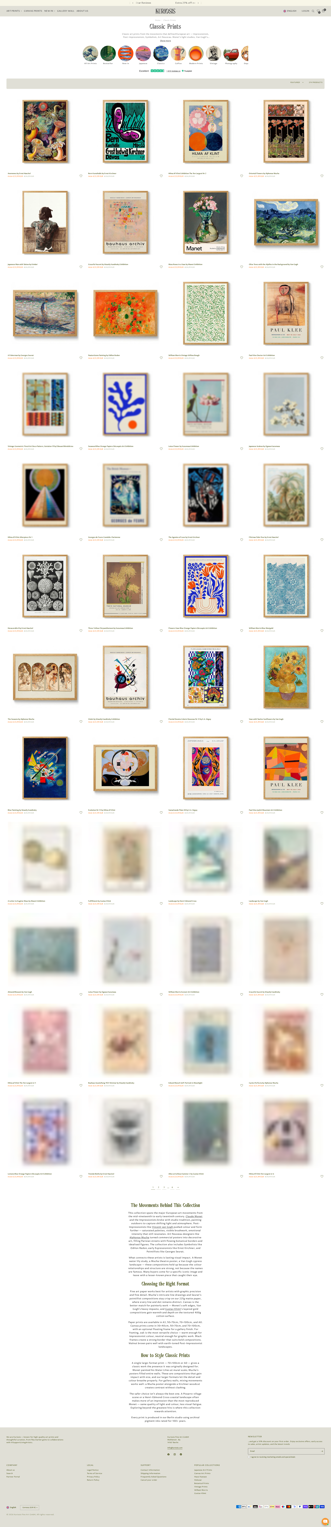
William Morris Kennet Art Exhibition (183, 992)
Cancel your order (149, 1480)
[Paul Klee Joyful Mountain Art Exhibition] (286, 768)
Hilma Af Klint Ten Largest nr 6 (261, 1174)
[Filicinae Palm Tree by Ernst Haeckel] (286, 495)
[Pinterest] (183, 1454)
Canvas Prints (33, 11)
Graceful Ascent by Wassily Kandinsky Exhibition (108, 264)
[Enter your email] (322, 1451)
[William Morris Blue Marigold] (286, 586)
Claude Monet (194, 1216)
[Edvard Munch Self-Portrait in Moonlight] (205, 1041)
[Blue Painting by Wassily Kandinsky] (45, 768)
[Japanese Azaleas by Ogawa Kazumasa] (286, 404)
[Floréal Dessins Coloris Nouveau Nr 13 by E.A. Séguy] (205, 677)
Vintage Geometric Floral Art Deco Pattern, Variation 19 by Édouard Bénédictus (40, 446)
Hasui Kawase (200, 1477)
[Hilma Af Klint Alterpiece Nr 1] (45, 495)
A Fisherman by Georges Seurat (21, 355)
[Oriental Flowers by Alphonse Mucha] (286, 131)
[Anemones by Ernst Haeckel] (45, 131)
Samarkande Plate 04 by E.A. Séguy (182, 810)
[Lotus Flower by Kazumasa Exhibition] (205, 404)
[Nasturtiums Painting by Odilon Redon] (125, 313)
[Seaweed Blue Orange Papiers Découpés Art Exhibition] (125, 404)
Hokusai (198, 1480)
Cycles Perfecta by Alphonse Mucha (263, 1083)
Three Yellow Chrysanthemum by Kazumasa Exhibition (110, 628)
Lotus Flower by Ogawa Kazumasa (102, 992)
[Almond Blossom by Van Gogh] (45, 950)
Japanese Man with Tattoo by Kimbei (22, 264)
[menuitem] (14, 11)
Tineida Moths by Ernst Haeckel (101, 1174)
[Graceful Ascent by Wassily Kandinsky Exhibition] (125, 222)
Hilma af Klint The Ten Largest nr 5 (22, 1083)
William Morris (201, 1490)
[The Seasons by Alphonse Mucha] (45, 677)
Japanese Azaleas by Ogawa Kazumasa (264, 446)
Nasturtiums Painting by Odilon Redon (104, 355)
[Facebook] (170, 1454)
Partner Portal (13, 1477)
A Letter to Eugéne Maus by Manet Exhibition (26, 901)
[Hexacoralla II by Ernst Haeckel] (45, 586)
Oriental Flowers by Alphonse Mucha (264, 173)
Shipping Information (150, 1473)
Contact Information (150, 1470)
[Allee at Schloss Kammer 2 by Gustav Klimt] (205, 1132)
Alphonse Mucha (139, 1237)
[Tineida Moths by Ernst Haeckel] (125, 1132)
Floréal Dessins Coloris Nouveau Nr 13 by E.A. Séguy (189, 719)
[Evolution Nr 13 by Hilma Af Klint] (125, 768)
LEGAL (90, 1465)
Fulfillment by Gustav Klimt (99, 901)
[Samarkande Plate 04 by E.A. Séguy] (205, 768)
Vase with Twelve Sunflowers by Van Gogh (266, 719)
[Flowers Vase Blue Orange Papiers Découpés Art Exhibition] (205, 586)
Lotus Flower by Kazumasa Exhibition (183, 446)
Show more (165, 41)
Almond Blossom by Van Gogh (20, 992)
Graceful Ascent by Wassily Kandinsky (264, 992)
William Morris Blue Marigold (261, 628)
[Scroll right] (246, 56)
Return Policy (93, 1480)
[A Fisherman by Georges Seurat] (45, 313)
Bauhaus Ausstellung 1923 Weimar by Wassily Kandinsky (111, 1083)
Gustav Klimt (173, 1309)
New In (48, 11)
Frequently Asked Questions (154, 1477)
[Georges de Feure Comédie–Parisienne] (125, 495)
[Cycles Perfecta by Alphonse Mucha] (286, 1041)
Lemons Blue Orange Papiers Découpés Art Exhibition (30, 1174)
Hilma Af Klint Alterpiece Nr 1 (20, 537)
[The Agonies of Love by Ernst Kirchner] (205, 495)
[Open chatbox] (325, 1521)
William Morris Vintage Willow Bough (184, 355)
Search (9, 1473)
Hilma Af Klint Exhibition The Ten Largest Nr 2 (187, 173)
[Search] (313, 11)
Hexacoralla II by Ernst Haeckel (20, 628)
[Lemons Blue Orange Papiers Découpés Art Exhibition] (45, 1132)
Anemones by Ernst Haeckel (19, 173)
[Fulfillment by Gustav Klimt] (125, 859)
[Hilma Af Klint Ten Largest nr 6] (286, 1132)
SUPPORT (146, 1465)
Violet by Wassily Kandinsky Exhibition (104, 719)
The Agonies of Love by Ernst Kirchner (184, 537)
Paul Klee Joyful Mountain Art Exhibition (265, 810)
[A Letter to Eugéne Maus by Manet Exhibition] (45, 859)
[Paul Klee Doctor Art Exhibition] (286, 313)
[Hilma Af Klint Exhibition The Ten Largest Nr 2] (205, 131)
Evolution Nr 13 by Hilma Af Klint (101, 810)
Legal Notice (93, 1470)
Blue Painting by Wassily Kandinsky (22, 810)
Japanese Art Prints (203, 1470)
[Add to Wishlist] (81, 176)
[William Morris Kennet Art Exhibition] (205, 950)
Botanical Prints (201, 1483)
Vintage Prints (201, 1487)
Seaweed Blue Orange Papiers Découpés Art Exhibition (110, 446)
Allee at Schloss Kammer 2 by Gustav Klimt (186, 1174)
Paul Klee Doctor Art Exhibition (262, 355)
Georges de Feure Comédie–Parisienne (104, 537)
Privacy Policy (93, 1477)
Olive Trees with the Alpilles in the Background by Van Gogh (273, 264)
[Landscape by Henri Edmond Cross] (205, 859)
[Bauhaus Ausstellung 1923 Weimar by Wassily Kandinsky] (125, 1041)
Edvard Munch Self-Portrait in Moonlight (185, 1083)
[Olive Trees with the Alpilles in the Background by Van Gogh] (286, 222)
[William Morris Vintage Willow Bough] (205, 313)
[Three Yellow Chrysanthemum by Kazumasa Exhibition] (125, 586)
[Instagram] (176, 1454)
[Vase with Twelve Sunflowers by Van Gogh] (286, 677)
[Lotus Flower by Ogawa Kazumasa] (125, 950)
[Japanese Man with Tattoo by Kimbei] (45, 222)
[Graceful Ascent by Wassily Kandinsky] (286, 950)
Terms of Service (94, 1473)
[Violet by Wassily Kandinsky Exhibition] (125, 677)
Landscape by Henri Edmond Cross (182, 901)
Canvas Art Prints (202, 1473)
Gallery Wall (65, 11)
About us (82, 11)
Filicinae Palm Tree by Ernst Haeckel (264, 537)
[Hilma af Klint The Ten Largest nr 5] (45, 1041)
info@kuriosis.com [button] (174, 1448)
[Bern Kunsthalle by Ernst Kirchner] (125, 131)
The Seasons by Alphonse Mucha (21, 719)
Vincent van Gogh (162, 1227)
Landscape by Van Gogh (258, 901)
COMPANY (11, 1465)
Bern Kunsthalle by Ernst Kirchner (102, 173)
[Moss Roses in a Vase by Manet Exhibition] (205, 222)
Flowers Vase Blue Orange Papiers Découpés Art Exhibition (192, 628)
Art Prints (13, 11)
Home (157, 20)
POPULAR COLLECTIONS (207, 1465)
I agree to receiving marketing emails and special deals (273, 1457)
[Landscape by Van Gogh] (286, 859)
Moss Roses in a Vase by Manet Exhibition (185, 264)
